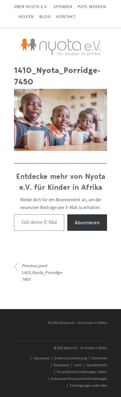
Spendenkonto (96, 365)
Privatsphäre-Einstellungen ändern (82, 372)
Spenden (62, 6)
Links (78, 365)
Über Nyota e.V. (31, 6)
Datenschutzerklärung (70, 358)
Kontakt (66, 16)
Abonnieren (87, 222)
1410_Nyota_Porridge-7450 (39, 272)
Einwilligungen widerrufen (88, 385)
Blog (45, 16)
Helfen (26, 16)
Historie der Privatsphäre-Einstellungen (79, 378)
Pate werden (92, 6)
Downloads (61, 365)
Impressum (41, 358)
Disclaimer (99, 358)
